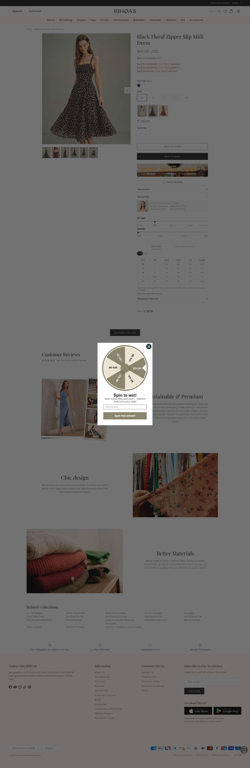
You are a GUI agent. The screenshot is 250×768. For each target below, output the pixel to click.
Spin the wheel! (125, 416)
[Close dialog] (148, 346)
